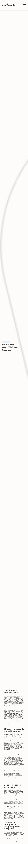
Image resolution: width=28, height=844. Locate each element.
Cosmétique (6, 342)
